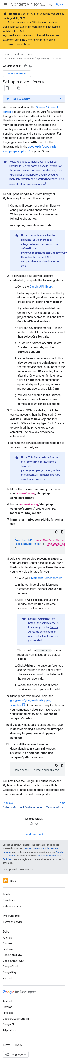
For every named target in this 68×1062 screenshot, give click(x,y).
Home (6, 54)
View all (7, 978)
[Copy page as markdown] (18, 88)
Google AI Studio (12, 955)
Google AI (8, 1024)
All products (10, 1030)
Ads (30, 54)
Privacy (18, 1045)
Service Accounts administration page (43, 631)
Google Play (9, 972)
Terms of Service (12, 921)
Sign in (59, 4)
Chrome (7, 943)
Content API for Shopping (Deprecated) (28, 4)
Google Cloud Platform (16, 1018)
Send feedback (16, 73)
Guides (57, 58)
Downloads (9, 900)
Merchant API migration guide (37, 22)
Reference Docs (12, 906)
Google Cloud (10, 966)
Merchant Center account (46, 578)
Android (7, 937)
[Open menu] (5, 4)
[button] (34, 98)
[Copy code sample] (62, 532)
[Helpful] (25, 66)
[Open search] (50, 4)
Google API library (41, 286)
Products (18, 54)
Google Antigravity (13, 960)
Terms (6, 1045)
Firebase (8, 949)
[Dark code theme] (56, 532)
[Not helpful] (30, 66)
